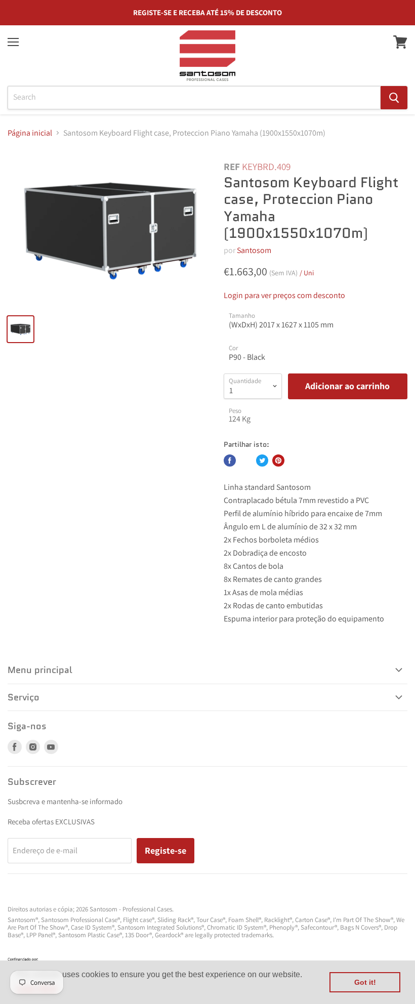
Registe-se (165, 850)
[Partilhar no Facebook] (230, 460)
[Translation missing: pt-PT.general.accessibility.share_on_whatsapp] (246, 460)
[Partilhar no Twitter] (262, 460)
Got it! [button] (365, 982)
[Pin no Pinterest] (278, 460)
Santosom (254, 250)
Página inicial (30, 133)
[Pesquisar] (394, 97)
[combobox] (194, 97)
